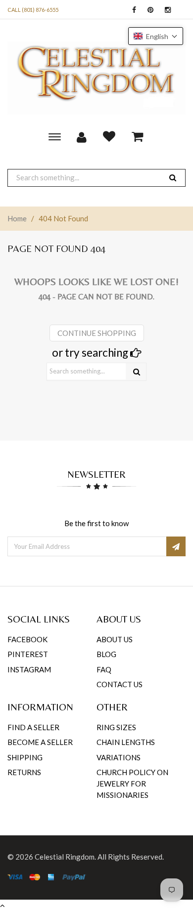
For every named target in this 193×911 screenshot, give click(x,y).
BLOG (106, 654)
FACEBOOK (27, 639)
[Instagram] (165, 10)
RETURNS (24, 772)
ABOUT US (114, 639)
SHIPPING (25, 757)
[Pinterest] (148, 10)
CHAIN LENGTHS (125, 742)
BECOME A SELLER (40, 742)
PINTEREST (27, 654)
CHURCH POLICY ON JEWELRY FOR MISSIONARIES (132, 784)
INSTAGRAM (29, 669)
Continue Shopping (96, 333)
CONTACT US (119, 684)
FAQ (103, 669)
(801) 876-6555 (40, 9)
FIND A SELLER (33, 727)
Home (17, 218)
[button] (156, 36)
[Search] (136, 371)
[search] (172, 177)
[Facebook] (131, 10)
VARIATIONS (118, 757)
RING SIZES (116, 727)
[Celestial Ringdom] (96, 78)
